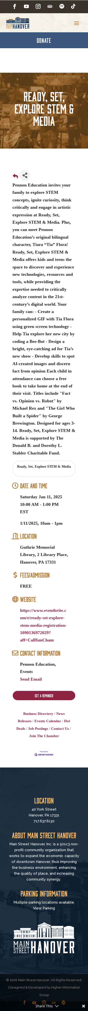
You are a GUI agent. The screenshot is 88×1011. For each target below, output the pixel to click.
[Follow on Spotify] (61, 6)
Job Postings (38, 728)
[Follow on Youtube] (26, 6)
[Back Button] (15, 177)
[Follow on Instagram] (38, 6)
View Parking (44, 908)
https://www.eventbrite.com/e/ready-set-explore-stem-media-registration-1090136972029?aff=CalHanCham (43, 625)
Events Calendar (47, 721)
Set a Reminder (44, 695)
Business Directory (38, 713)
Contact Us (60, 728)
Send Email (31, 679)
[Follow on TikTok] (73, 6)
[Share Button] (24, 175)
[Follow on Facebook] (15, 6)
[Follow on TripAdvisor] (50, 6)
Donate (44, 40)
